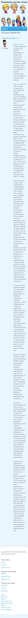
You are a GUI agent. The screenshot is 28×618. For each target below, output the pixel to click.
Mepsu (3, 599)
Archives (4, 565)
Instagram (4, 591)
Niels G (3, 605)
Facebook (4, 585)
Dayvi (3, 595)
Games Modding (6, 609)
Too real (16, 38)
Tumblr (3, 588)
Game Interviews (6, 601)
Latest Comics (5, 567)
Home (3, 562)
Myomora (4, 597)
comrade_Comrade (8, 38)
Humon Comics (6, 607)
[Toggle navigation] (24, 28)
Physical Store (5, 576)
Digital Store (5, 579)
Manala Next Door (7, 603)
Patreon (3, 574)
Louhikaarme (19, 44)
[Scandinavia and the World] (14, 6)
